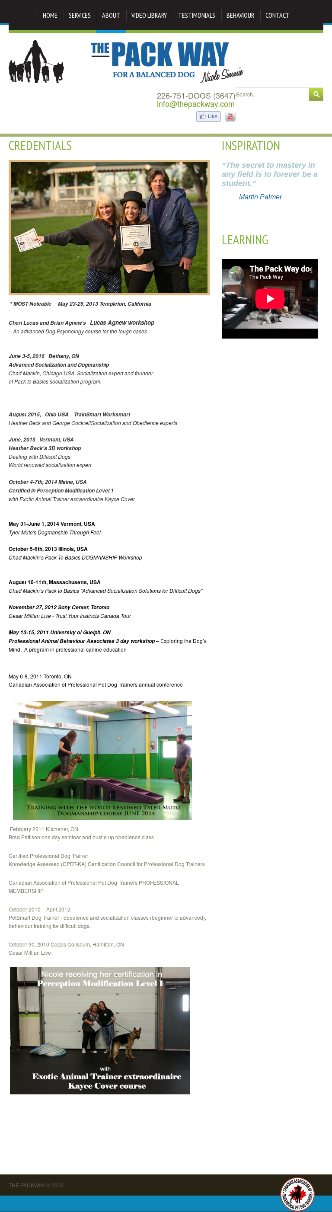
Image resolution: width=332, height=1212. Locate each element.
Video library (149, 15)
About (111, 15)
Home (50, 15)
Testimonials (196, 15)
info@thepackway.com (196, 103)
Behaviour (240, 15)
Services (80, 15)
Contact (277, 15)
